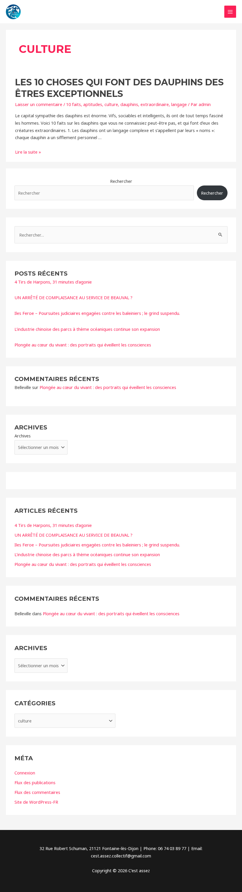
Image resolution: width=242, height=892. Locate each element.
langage (179, 104)
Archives (22, 436)
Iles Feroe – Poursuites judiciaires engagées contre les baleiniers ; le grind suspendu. (97, 313)
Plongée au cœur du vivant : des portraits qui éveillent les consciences (82, 345)
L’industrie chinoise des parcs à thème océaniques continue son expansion (87, 329)
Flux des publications (34, 782)
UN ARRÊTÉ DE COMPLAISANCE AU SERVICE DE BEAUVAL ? (73, 297)
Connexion (24, 773)
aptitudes (92, 104)
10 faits (73, 104)
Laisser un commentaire (38, 104)
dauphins (129, 104)
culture (111, 104)
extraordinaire (154, 104)
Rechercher (121, 181)
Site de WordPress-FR (36, 802)
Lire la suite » (28, 152)
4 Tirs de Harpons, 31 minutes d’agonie (53, 282)
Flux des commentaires (37, 792)
